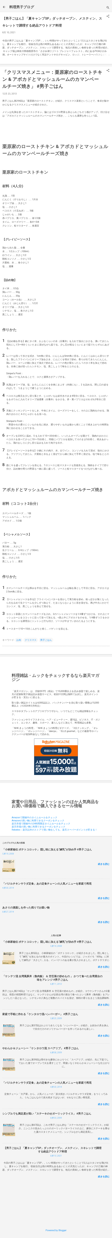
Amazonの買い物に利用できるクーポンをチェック (38, 820)
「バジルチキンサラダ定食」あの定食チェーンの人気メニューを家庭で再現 (47, 883)
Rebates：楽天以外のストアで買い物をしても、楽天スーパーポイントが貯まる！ (54, 829)
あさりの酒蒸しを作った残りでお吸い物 (26, 907)
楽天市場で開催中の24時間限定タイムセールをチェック (41, 823)
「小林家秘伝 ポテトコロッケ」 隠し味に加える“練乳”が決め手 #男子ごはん (47, 849)
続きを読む (104, 864)
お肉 (18, 640)
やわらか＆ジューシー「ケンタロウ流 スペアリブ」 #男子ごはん (40, 1048)
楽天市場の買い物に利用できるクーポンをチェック (38, 826)
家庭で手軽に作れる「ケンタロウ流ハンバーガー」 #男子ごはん (40, 1014)
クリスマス (30, 640)
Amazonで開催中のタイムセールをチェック (34, 817)
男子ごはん (46, 640)
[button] (108, 16)
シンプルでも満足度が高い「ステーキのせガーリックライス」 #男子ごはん (46, 1113)
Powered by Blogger (56, 1230)
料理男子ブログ (21, 7)
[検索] (108, 8)
